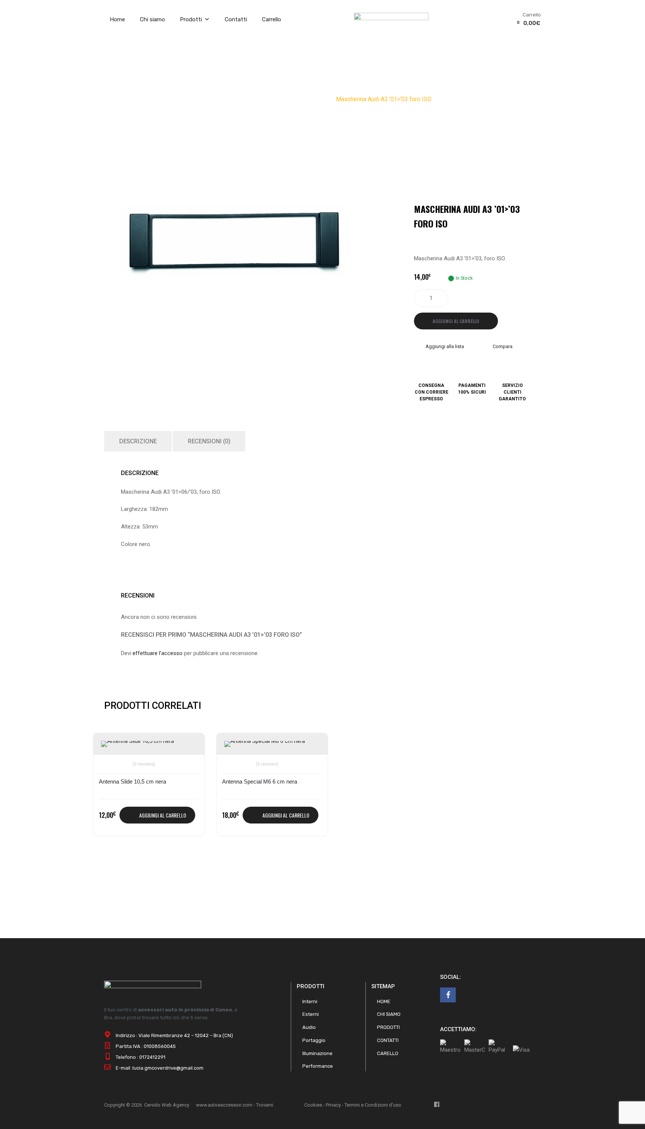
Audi (324, 99)
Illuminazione (317, 1053)
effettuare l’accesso (158, 653)
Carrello (271, 19)
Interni (309, 1001)
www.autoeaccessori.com (224, 1105)
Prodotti (191, 19)
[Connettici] (448, 994)
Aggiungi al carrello (456, 321)
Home (117, 19)
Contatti (236, 19)
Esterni (310, 1014)
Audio (269, 99)
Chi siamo (152, 19)
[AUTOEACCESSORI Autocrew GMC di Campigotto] (391, 18)
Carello (387, 1053)
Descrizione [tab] (138, 441)
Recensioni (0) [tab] (209, 441)
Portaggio (313, 1040)
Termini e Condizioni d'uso (373, 1105)
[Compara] (108, 759)
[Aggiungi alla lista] (108, 747)
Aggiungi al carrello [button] (162, 815)
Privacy (333, 1105)
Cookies (313, 1105)
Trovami (264, 1105)
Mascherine (298, 99)
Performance (317, 1066)
